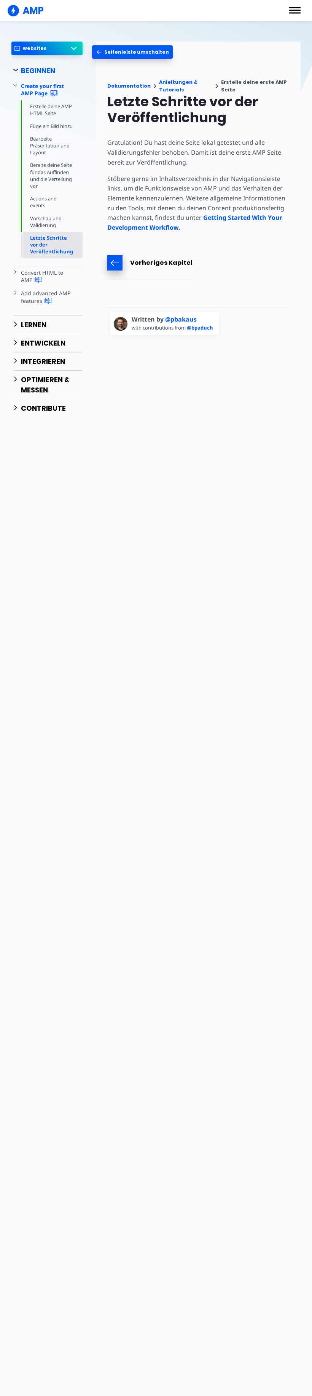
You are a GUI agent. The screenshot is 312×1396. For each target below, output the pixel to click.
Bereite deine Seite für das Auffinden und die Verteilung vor (51, 175)
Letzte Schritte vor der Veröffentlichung (51, 244)
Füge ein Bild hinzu (51, 126)
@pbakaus (181, 319)
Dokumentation (129, 86)
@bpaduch (200, 327)
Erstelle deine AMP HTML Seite (51, 110)
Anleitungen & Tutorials (178, 85)
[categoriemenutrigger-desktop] (132, 52)
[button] (295, 10)
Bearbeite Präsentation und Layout (50, 145)
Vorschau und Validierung (46, 222)
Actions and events (43, 202)
